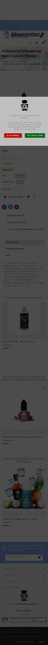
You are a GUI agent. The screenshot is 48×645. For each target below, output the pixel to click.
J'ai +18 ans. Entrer (35, 135)
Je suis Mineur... (13, 135)
